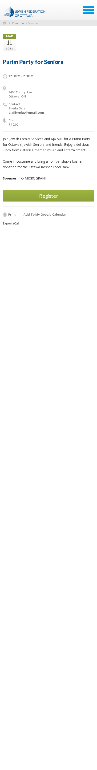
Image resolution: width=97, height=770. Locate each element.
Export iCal (11, 223)
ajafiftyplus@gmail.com (26, 112)
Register (48, 196)
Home (4, 23)
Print (12, 214)
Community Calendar (25, 23)
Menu (88, 10)
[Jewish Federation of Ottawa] (25, 11)
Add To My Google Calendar (45, 214)
